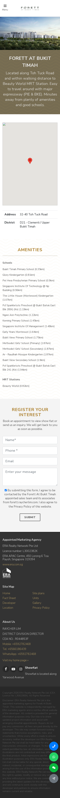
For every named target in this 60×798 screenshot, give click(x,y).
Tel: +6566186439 (14, 649)
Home (6, 593)
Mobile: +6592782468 (16, 644)
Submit (30, 517)
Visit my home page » (15, 660)
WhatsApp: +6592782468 (19, 654)
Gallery (36, 603)
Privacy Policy (41, 608)
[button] (30, 161)
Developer (9, 603)
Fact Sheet (9, 598)
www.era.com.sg (12, 564)
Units (35, 598)
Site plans (38, 593)
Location (7, 608)
